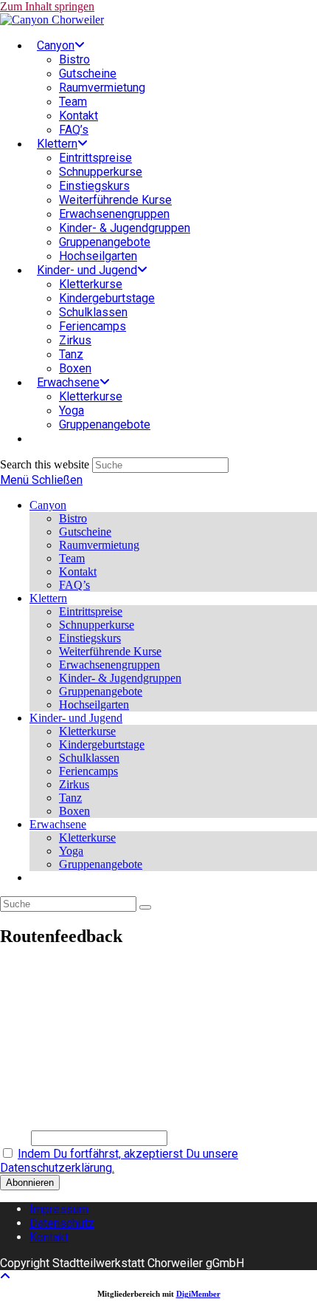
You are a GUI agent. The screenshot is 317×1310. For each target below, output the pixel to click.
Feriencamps (88, 771)
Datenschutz (61, 1223)
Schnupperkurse (96, 624)
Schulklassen (89, 757)
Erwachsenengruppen (109, 664)
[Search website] (36, 438)
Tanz (70, 797)
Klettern (48, 598)
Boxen (74, 811)
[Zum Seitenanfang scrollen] (5, 1276)
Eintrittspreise (90, 611)
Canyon (47, 505)
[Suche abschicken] (145, 907)
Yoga (71, 851)
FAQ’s (74, 585)
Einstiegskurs (90, 638)
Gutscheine (85, 531)
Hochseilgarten (94, 704)
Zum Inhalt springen (47, 6)
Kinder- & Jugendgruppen (120, 678)
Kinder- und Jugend (75, 718)
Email (14, 1137)
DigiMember (198, 1293)
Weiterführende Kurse (110, 651)
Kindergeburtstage (101, 744)
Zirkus (74, 784)
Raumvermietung (99, 545)
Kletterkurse (87, 731)
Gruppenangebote (100, 691)
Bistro (73, 518)
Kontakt (78, 571)
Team (72, 558)
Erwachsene (57, 824)
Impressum (58, 1209)
